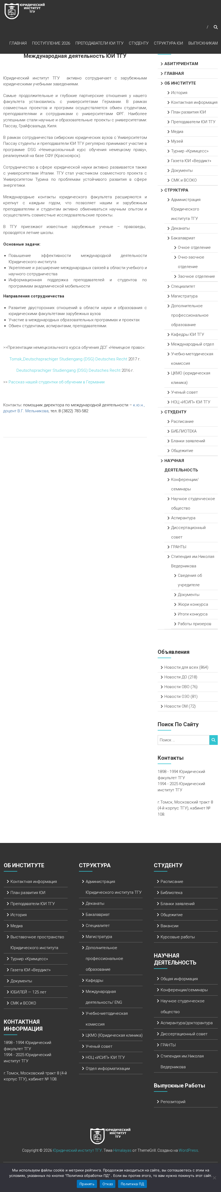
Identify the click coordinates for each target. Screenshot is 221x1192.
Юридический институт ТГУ (77, 1150)
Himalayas (122, 1150)
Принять (87, 1184)
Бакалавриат (183, 238)
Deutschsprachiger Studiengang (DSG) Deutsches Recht (68, 370)
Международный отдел (192, 344)
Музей (177, 141)
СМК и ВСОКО (184, 180)
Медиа (177, 131)
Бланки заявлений (188, 440)
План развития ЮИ (188, 112)
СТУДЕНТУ (139, 43)
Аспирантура (183, 517)
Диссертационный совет (184, 1034)
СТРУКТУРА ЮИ (168, 43)
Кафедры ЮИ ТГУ (187, 334)
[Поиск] (213, 740)
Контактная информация (194, 102)
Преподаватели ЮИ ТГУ (99, 43)
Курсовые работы (178, 937)
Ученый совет (184, 392)
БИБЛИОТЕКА (183, 431)
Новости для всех (181, 667)
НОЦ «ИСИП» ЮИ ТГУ (190, 402)
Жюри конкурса (193, 604)
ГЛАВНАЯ (18, 43)
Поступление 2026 (51, 43)
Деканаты (180, 228)
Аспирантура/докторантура (187, 1022)
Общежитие (182, 450)
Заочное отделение (196, 276)
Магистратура (184, 296)
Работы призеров (194, 623)
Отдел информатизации (108, 1068)
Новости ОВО (176, 686)
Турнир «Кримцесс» (190, 151)
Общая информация (179, 978)
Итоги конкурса (193, 614)
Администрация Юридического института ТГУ (186, 209)
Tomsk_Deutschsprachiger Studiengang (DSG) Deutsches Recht (68, 359)
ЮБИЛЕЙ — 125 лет (28, 992)
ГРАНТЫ (178, 546)
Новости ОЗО (176, 696)
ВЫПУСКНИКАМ (203, 43)
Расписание (182, 421)
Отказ (107, 1184)
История (179, 92)
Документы (182, 170)
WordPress (188, 1150)
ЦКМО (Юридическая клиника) (114, 1035)
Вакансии (169, 925)
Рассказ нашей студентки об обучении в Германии (57, 382)
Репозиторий (173, 1101)
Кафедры (94, 980)
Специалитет (183, 286)
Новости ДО (175, 677)
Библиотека (171, 892)
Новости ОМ (176, 706)
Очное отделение (194, 247)
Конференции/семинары (184, 989)
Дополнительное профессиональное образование (190, 315)
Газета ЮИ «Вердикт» (191, 160)
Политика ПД (132, 1184)
